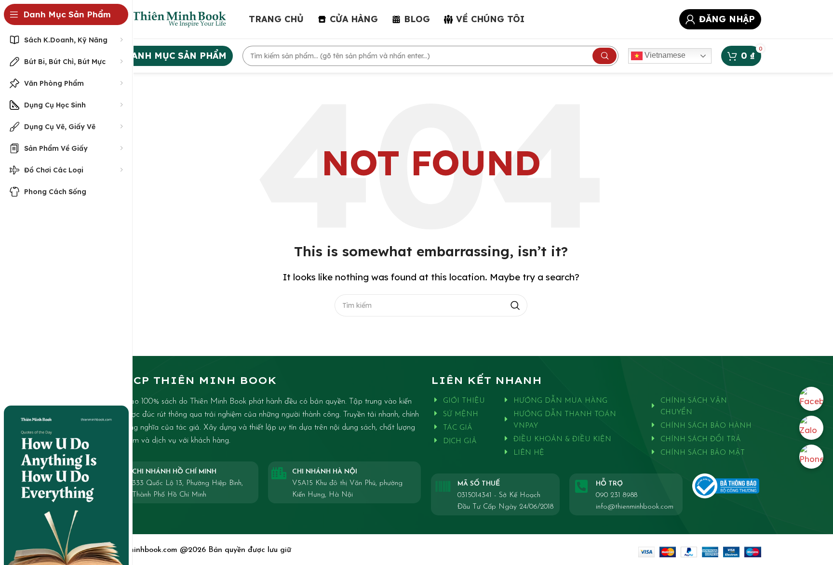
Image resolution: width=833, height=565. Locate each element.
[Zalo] (811, 428)
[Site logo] (164, 18)
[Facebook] (811, 399)
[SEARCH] (604, 56)
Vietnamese (664, 55)
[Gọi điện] (811, 457)
